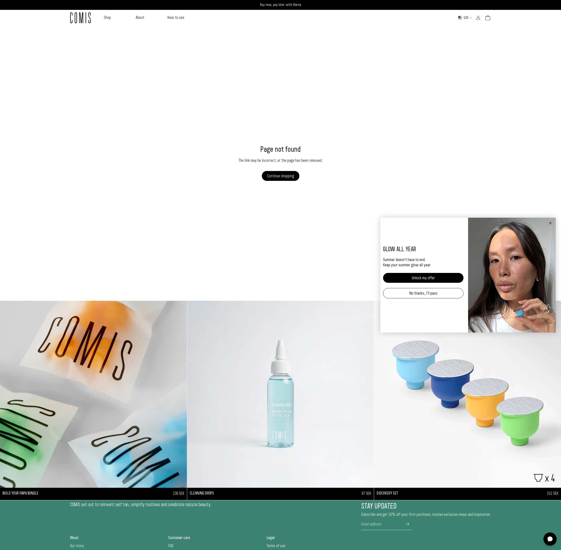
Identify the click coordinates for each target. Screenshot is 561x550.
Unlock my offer (423, 278)
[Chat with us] (550, 539)
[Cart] (488, 18)
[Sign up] (407, 524)
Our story (77, 546)
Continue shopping (280, 176)
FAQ (170, 546)
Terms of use (275, 546)
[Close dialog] (550, 223)
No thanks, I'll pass (423, 293)
